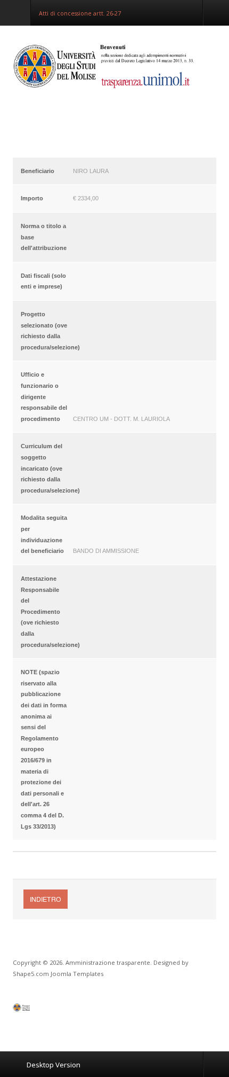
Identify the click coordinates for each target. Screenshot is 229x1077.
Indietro (45, 898)
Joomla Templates (77, 974)
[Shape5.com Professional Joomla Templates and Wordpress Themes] (35, 1010)
